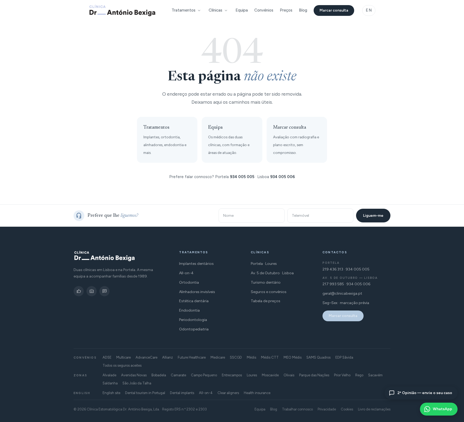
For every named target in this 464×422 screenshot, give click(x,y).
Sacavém (375, 375)
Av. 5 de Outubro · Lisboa (272, 273)
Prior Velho (342, 375)
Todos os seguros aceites (122, 365)
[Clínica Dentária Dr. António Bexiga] (122, 10)
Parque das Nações (314, 375)
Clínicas (215, 10)
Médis (251, 357)
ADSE (107, 357)
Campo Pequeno (204, 375)
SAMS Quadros (318, 357)
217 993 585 (333, 284)
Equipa (241, 10)
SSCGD (236, 357)
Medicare (218, 357)
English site (111, 393)
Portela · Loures (264, 263)
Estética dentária (194, 301)
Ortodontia (189, 282)
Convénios (263, 10)
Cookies (347, 409)
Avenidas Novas (134, 375)
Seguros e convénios (269, 292)
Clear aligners (228, 393)
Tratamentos (183, 10)
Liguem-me (373, 215)
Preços (286, 10)
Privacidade (327, 409)
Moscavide (270, 375)
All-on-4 (186, 273)
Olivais (289, 375)
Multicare (123, 357)
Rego (359, 375)
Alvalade (109, 375)
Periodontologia (193, 320)
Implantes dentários (196, 263)
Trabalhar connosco (297, 409)
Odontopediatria (194, 329)
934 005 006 (282, 176)
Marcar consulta (334, 10)
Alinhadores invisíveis (197, 292)
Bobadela (158, 375)
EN (369, 10)
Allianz (167, 357)
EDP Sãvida (344, 357)
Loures (252, 375)
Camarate (178, 375)
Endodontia (189, 310)
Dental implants (182, 393)
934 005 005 (242, 176)
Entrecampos (232, 375)
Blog (303, 10)
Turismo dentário (266, 282)
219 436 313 (332, 269)
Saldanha (110, 383)
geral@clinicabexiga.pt (342, 293)
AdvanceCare (146, 357)
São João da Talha (136, 383)
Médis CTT (270, 357)
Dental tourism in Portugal (145, 393)
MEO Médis (293, 357)
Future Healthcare (192, 357)
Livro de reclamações (374, 409)
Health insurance (257, 393)
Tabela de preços (265, 301)
